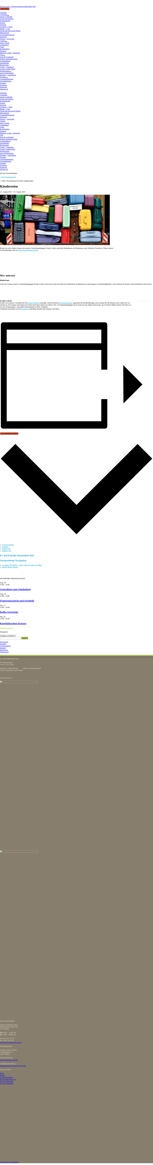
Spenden (3, 644)
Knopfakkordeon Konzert (13, 623)
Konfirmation (5, 49)
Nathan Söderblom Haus (8, 59)
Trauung (3, 51)
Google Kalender (8, 545)
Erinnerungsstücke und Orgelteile (17, 600)
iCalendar (5, 547)
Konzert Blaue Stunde (10, 567)
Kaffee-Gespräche (9, 612)
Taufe (2, 47)
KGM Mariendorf (6, 1077)
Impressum (4, 650)
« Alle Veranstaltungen (8, 177)
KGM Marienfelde (6, 1081)
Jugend (2, 23)
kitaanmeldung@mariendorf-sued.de (13, 1066)
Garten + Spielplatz (7, 67)
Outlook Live (6, 551)
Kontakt (3, 648)
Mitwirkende (4, 33)
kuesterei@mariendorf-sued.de (11, 1042)
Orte (1, 55)
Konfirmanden (5, 21)
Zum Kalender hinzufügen (9, 433)
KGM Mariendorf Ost (8, 1079)
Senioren (3, 25)
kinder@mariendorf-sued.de (28, 250)
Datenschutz (4, 652)
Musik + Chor (5, 29)
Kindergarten (4, 71)
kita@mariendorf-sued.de (9, 1060)
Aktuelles (3, 13)
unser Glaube (4, 43)
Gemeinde (3, 15)
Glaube (2, 41)
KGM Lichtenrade (6, 1083)
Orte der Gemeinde (7, 57)
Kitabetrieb (25, 309)
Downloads (4, 642)
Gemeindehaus (5, 61)
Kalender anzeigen (6, 628)
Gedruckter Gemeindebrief (9, 1162)
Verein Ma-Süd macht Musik (10, 31)
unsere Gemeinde (6, 17)
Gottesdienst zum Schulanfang (15, 589)
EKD (2, 1073)
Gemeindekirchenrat (7, 35)
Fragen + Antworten (7, 39)
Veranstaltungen (5, 81)
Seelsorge (3, 37)
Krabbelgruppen (66, 303)
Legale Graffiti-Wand (7, 69)
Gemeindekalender (6, 79)
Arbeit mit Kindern (6, 19)
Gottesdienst (4, 45)
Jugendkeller (4, 63)
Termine (3, 77)
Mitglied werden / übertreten (10, 53)
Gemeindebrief (5, 646)
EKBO (2, 1075)
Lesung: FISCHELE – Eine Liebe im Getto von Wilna (22, 565)
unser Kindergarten (7, 73)
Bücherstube (4, 65)
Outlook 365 (6, 549)
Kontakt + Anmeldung (8, 75)
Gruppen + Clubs (6, 27)
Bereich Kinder (33, 303)
